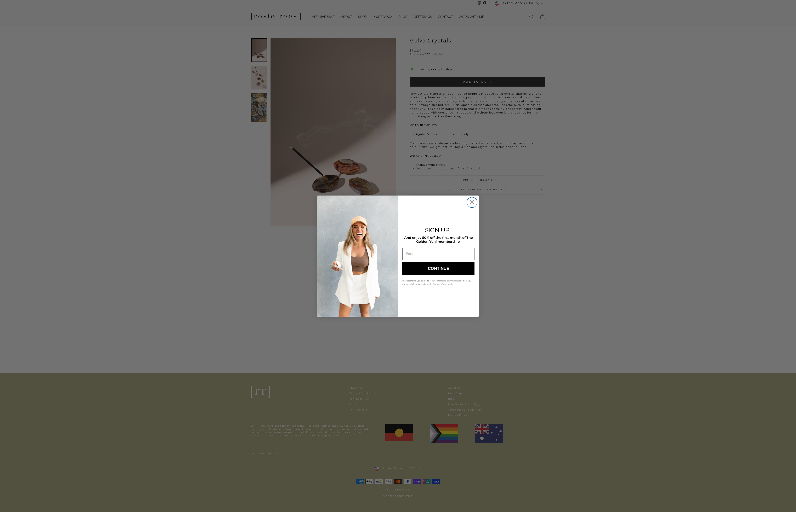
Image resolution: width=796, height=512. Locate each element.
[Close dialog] (472, 202)
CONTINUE (438, 268)
